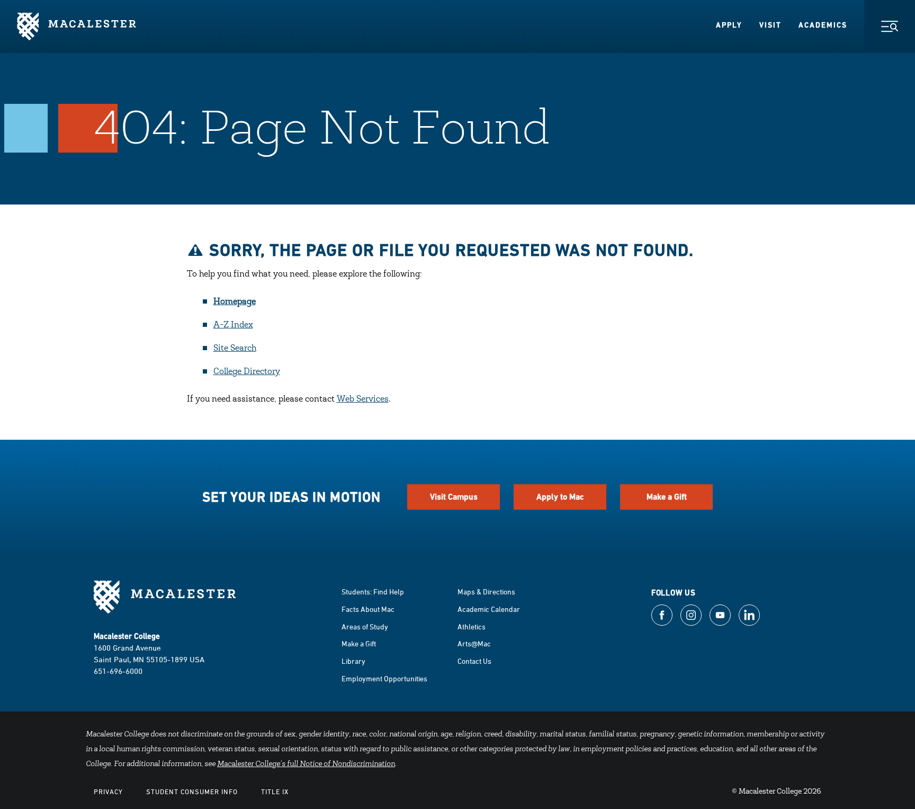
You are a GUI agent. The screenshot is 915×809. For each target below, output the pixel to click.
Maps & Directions (486, 591)
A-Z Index (233, 325)
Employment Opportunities (384, 678)
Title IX (275, 791)
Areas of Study (365, 626)
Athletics (471, 626)
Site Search (234, 348)
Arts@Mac (474, 643)
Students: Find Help (373, 591)
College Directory (246, 372)
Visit (770, 25)
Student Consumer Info (192, 791)
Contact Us (474, 660)
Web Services (363, 399)
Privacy (108, 791)
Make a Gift (667, 497)
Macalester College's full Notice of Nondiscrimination (306, 764)
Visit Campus (454, 497)
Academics (823, 25)
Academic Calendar (488, 609)
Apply (729, 25)
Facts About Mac (368, 609)
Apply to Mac (560, 497)
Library (353, 660)
